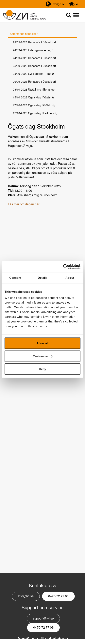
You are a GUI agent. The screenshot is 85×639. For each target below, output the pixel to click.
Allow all (42, 343)
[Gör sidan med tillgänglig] (73, 4)
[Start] (24, 15)
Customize (40, 356)
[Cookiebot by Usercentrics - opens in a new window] (63, 266)
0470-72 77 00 (58, 596)
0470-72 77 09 (43, 627)
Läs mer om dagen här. (24, 204)
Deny (42, 369)
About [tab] (69, 277)
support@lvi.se (43, 618)
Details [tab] (42, 277)
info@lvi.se (26, 596)
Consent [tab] (15, 277)
